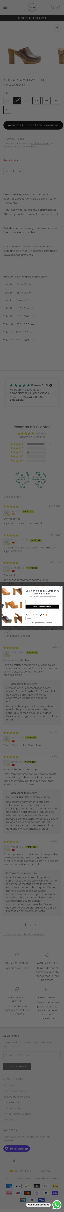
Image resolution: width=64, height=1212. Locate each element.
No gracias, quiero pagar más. (42, 622)
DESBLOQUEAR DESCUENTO (42, 606)
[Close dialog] (60, 587)
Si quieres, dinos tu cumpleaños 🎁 (36, 615)
